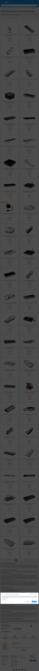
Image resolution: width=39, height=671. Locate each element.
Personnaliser (27, 601)
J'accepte (34, 601)
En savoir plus (4, 599)
